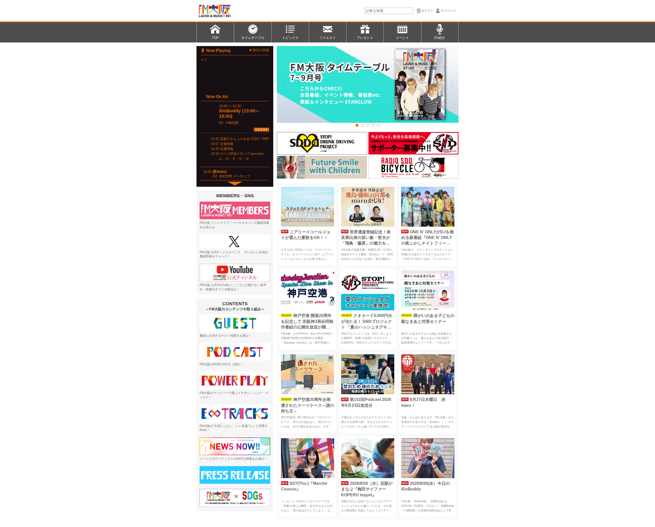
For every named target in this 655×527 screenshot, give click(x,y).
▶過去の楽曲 (259, 50)
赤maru (220, 171)
